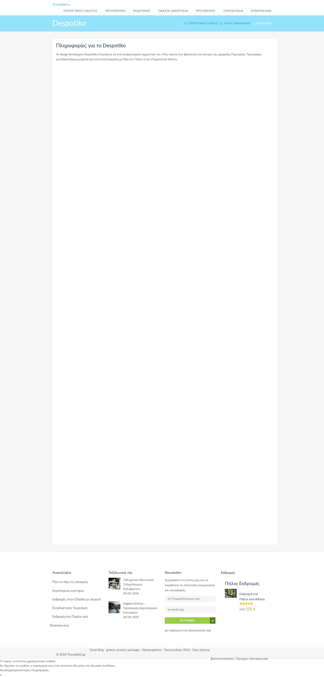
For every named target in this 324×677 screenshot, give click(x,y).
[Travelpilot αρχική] (66, 4)
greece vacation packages (123, 649)
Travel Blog (96, 649)
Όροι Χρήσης (201, 649)
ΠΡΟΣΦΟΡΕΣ (206, 10)
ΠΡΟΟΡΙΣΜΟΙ (115, 10)
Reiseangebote (151, 649)
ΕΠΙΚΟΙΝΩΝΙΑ (261, 10)
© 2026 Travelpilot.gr (71, 654)
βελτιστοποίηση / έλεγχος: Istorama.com (239, 658)
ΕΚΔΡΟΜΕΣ (142, 10)
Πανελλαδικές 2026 (177, 649)
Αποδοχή (6, 670)
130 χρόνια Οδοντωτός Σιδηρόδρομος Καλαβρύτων (138, 584)
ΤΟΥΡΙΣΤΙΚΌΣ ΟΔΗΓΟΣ (80, 10)
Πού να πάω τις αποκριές (70, 582)
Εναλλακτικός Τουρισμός (70, 608)
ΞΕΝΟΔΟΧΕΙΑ (233, 10)
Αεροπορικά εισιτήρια (68, 590)
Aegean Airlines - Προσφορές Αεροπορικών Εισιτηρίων (140, 608)
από (247, 609)
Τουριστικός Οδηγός (203, 23)
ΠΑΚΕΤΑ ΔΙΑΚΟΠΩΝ (173, 10)
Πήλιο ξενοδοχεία (237, 23)
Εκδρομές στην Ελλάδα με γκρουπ (76, 599)
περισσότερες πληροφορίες (30, 670)
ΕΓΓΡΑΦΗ (187, 620)
